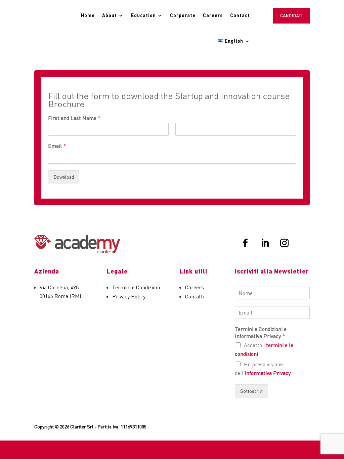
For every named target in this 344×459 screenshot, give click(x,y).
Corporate (183, 15)
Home (88, 15)
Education (143, 15)
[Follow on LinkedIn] (265, 243)
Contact (240, 15)
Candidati (291, 15)
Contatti (194, 296)
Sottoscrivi (251, 391)
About (109, 15)
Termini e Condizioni (136, 287)
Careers (213, 15)
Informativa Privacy (268, 373)
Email (57, 145)
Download (63, 177)
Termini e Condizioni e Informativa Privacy (261, 332)
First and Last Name (74, 118)
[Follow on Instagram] (284, 243)
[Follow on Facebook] (245, 243)
